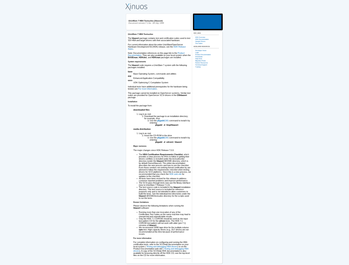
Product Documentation (203, 54)
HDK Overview (200, 37)
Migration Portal (200, 61)
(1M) (163, 121)
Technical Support (201, 65)
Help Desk (198, 58)
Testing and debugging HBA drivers (161, 246)
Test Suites (199, 43)
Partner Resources (201, 63)
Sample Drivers (200, 41)
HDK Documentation (202, 39)
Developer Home (200, 50)
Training (198, 67)
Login (197, 52)
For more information (147, 89)
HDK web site (175, 174)
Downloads (199, 56)
